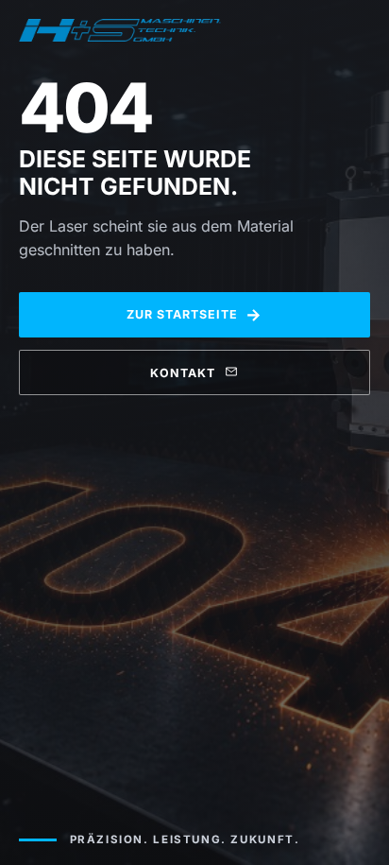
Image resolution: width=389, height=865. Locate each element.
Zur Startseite (195, 314)
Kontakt (182, 373)
